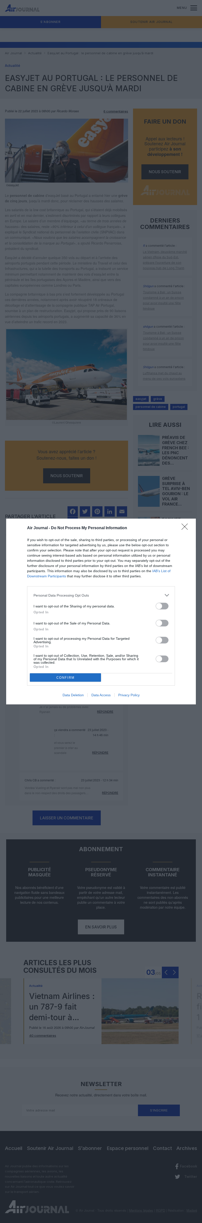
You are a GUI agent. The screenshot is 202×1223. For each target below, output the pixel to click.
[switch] (162, 606)
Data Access (101, 695)
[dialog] (101, 611)
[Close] (186, 528)
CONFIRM (65, 677)
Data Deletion (73, 695)
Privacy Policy (129, 695)
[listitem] (101, 595)
